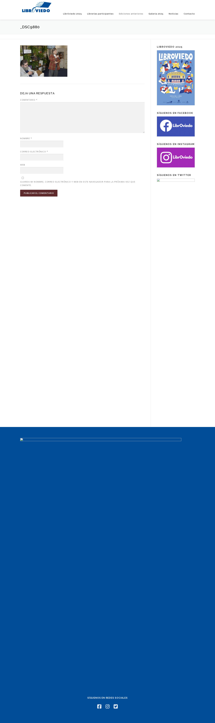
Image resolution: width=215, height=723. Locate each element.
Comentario (28, 99)
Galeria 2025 (156, 14)
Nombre (26, 138)
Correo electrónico (34, 151)
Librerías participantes (100, 14)
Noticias (173, 14)
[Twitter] (116, 706)
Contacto (189, 14)
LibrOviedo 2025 (72, 14)
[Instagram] (107, 706)
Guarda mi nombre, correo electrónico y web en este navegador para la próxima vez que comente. (77, 183)
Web (22, 164)
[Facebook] (99, 706)
